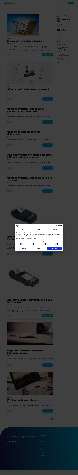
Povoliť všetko (54, 248)
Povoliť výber (39, 248)
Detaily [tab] (39, 229)
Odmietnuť (24, 248)
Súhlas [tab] (23, 229)
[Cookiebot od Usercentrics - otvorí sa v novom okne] (57, 226)
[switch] (33, 244)
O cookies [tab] (55, 229)
